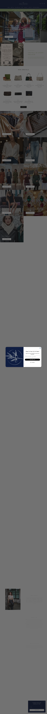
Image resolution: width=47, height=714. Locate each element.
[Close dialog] (40, 348)
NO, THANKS (32, 362)
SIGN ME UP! (32, 359)
